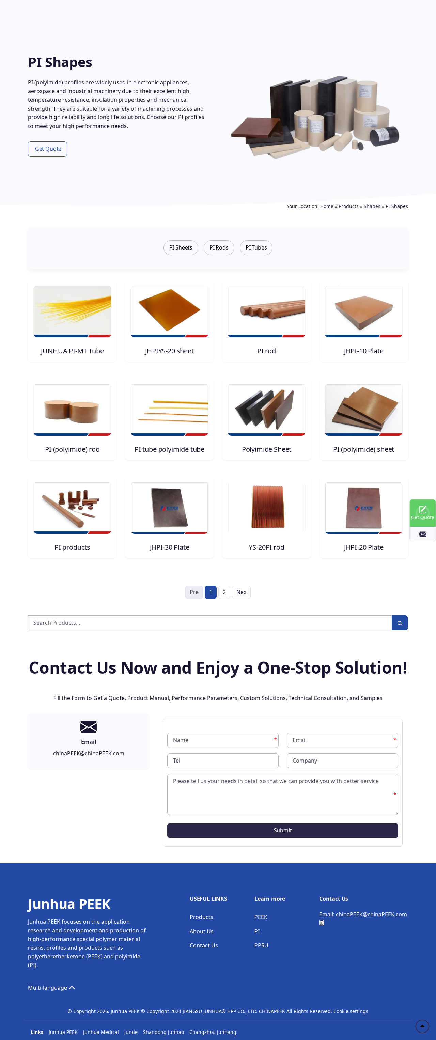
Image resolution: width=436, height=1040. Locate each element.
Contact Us (204, 945)
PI (257, 931)
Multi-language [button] (48, 987)
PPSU (261, 945)
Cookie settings (350, 1011)
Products (349, 206)
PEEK (260, 917)
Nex (241, 592)
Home (326, 206)
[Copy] (321, 922)
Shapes (372, 206)
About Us (202, 931)
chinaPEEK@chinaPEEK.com (371, 914)
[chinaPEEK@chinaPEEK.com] (423, 533)
